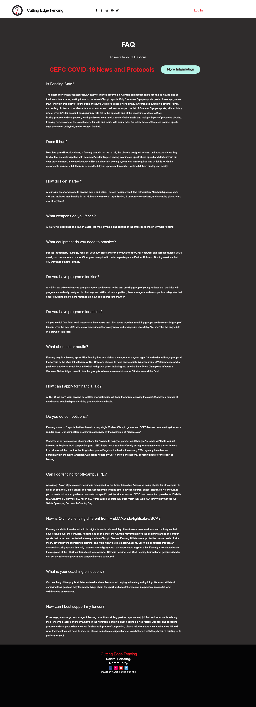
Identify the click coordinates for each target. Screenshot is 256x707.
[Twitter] (117, 10)
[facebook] (101, 10)
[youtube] (112, 10)
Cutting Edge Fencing (45, 10)
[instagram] (107, 10)
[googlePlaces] (96, 10)
